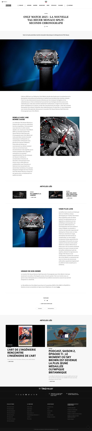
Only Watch (40, 308)
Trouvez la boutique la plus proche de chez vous (57, 394)
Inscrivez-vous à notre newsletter (73, 394)
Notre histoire (29, 408)
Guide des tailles (50, 414)
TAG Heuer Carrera (10, 406)
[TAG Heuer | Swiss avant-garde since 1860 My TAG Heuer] (46, 389)
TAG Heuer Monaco (51, 308)
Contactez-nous (50, 406)
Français (5, 1)
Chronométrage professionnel (32, 414)
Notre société (29, 406)
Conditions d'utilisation (72, 411)
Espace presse (30, 412)
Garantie (49, 412)
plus (58, 287)
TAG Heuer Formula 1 (11, 412)
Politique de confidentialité (72, 409)
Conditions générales (71, 407)
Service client (49, 410)
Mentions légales (71, 419)
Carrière (28, 416)
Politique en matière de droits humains (75, 413)
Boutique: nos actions (51, 416)
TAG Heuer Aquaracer (11, 410)
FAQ (48, 408)
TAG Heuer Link (10, 416)
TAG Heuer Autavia (10, 408)
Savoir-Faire (29, 410)
